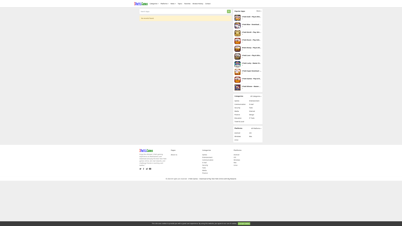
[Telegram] (146, 168)
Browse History (198, 4)
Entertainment (254, 101)
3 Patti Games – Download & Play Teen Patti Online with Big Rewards (212, 179)
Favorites (187, 4)
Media (236, 111)
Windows (237, 136)
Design (251, 115)
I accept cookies (244, 224)
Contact (208, 4)
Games (236, 101)
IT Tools (251, 118)
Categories (153, 4)
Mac (250, 136)
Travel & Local (239, 122)
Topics (180, 4)
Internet (252, 111)
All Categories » (255, 96)
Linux (236, 140)
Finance (237, 115)
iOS (250, 133)
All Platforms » (256, 128)
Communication (240, 104)
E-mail (251, 104)
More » (258, 11)
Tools (251, 108)
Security (237, 108)
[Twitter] (140, 168)
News (172, 4)
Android (237, 133)
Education (238, 118)
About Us (174, 155)
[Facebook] (143, 168)
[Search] (229, 11)
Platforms (164, 4)
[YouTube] (149, 168)
